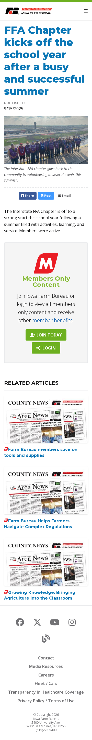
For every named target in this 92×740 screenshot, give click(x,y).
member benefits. (53, 320)
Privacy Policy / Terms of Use (46, 701)
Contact (46, 658)
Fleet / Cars (46, 683)
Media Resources (46, 666)
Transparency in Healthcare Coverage (46, 692)
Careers (46, 675)
